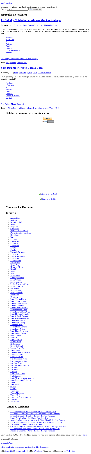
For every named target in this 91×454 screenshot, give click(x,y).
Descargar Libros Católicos (20, 233)
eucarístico (28, 108)
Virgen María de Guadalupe (20, 397)
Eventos (13, 248)
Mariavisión (14, 288)
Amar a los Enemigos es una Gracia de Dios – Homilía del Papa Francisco (38, 420)
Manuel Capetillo (16, 286)
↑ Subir (84, 435)
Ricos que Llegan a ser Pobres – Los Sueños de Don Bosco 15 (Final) (36, 422)
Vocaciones (14, 402)
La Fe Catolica (15, 280)
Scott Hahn (14, 384)
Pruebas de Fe (15, 342)
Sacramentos (15, 350)
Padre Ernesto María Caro (20, 312)
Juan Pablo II (15, 276)
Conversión (18, 25)
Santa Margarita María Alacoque (22, 378)
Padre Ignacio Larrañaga (19, 318)
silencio (13, 387)
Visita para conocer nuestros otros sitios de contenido (25, 447)
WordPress (38, 451)
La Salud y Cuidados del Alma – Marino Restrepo (31, 20)
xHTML (67, 451)
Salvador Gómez (16, 355)
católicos (9, 108)
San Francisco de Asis (18, 361)
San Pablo (14, 367)
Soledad (13, 389)
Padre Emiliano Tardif (18, 310)
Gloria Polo (14, 265)
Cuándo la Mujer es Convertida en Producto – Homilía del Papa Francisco (38, 427)
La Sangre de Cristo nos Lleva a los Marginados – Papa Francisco (35, 414)
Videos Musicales (44, 73)
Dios (25, 25)
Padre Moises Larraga (18, 327)
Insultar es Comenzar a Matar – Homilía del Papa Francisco (32, 431)
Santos (12, 382)
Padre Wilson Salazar (18, 333)
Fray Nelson (15, 263)
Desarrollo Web (7, 443)
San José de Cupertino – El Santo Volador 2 (26, 424)
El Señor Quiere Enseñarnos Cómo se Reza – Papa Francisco (33, 412)
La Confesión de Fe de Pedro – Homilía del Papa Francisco (32, 416)
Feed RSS (9, 451)
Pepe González (16, 340)
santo (46, 108)
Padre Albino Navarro (18, 301)
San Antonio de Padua (18, 359)
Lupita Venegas (16, 282)
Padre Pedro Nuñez (17, 329)
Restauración (15, 344)
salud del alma (22, 63)
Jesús (41, 25)
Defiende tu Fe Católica (19, 231)
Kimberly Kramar (17, 278)
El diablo (13, 239)
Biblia (12, 224)
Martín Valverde (16, 293)
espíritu (13, 63)
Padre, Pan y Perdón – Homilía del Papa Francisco (29, 418)
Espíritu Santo (33, 25)
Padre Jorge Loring (17, 323)
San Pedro (14, 369)
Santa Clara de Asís (17, 374)
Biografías (14, 226)
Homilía (13, 269)
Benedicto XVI (16, 222)
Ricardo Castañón (17, 348)
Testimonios (14, 391)
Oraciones (14, 297)
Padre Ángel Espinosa (18, 303)
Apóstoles (14, 220)
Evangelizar (14, 246)
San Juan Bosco (16, 363)
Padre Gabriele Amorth (19, 316)
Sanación (13, 372)
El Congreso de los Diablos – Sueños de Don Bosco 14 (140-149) (35, 429)
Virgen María (54, 108)
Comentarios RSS (21, 451)
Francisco (14, 254)
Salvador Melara (16, 357)
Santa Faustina (15, 376)
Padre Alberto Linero (18, 299)
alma (7, 63)
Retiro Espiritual (16, 346)
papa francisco (15, 335)
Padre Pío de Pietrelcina (19, 331)
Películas (13, 337)
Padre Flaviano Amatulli (19, 314)
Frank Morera (15, 261)
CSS (73, 451)
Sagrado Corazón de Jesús (20, 352)
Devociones (14, 235)
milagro (41, 108)
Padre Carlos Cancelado (19, 308)
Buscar (3, 9)
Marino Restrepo (50, 25)
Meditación (14, 295)
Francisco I (14, 258)
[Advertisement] (48, 139)
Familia (13, 250)
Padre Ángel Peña (17, 305)
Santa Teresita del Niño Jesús (21, 380)
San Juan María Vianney (19, 365)
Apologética (15, 218)
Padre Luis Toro (16, 325)
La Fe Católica (6, 3)
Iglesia (29, 73)
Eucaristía (22, 73)
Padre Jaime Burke (17, 320)
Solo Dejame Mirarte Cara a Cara (22, 67)
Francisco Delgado (17, 256)
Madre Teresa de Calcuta (19, 284)
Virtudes (13, 399)
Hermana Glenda (16, 267)
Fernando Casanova (17, 252)
